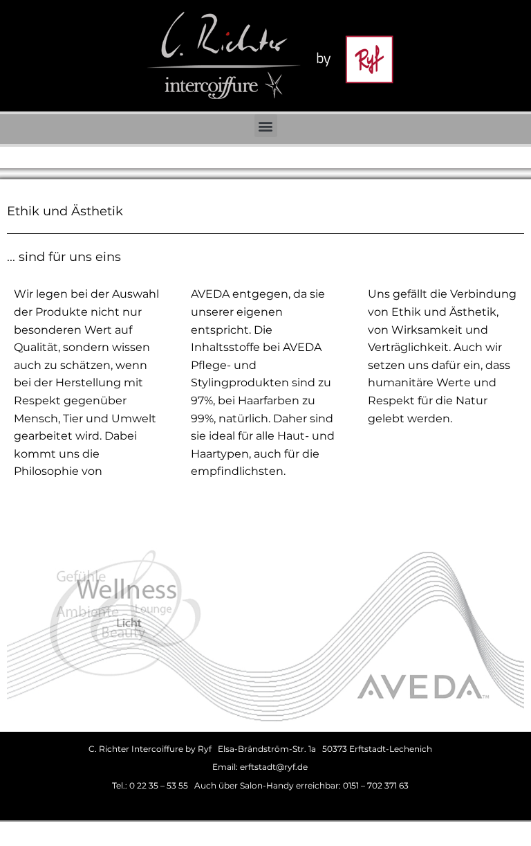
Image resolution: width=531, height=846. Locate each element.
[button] (265, 125)
